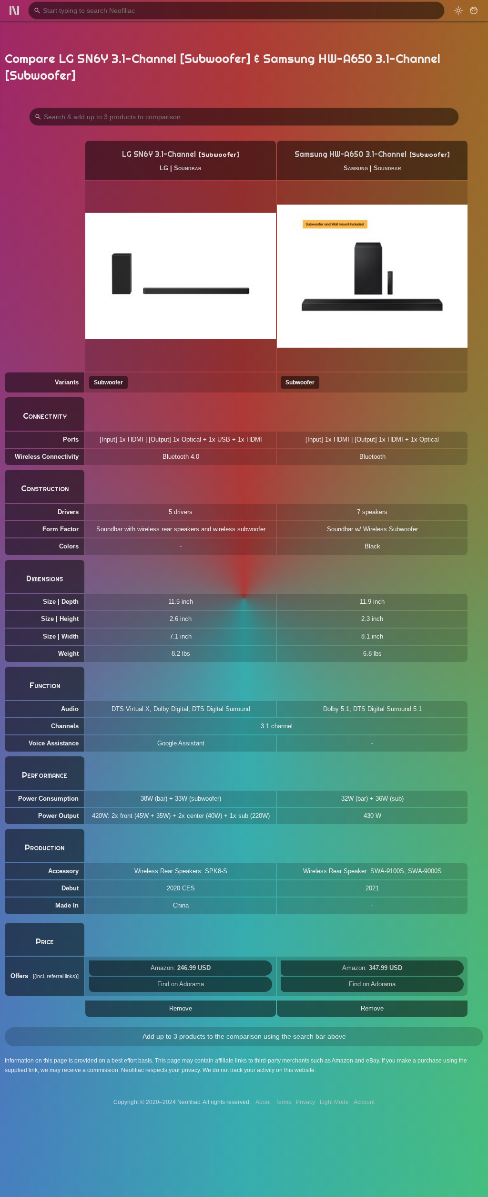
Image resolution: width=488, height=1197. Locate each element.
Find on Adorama (180, 984)
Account (364, 1102)
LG (164, 168)
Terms (283, 1102)
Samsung (356, 168)
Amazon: (181, 967)
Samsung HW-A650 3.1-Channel (351, 154)
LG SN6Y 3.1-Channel (159, 154)
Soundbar (188, 168)
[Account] (473, 10)
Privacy (305, 1102)
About (263, 1102)
